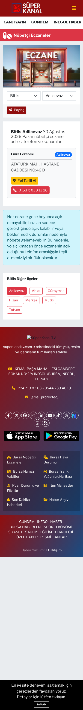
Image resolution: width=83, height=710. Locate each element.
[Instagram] (33, 415)
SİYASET (15, 532)
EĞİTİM (46, 532)
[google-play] (61, 437)
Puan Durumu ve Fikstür (23, 488)
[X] (17, 415)
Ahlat (36, 291)
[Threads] (66, 415)
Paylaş (19, 110)
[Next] (75, 415)
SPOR (48, 527)
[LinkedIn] (41, 415)
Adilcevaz (16, 291)
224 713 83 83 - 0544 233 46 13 (44, 388)
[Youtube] (50, 415)
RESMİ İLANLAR (53, 537)
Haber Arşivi (59, 500)
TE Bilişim (54, 550)
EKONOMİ (64, 527)
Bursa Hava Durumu (56, 459)
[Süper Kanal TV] (27, 8)
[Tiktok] (58, 415)
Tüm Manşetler (61, 485)
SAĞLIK (31, 532)
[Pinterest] (25, 415)
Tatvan (14, 310)
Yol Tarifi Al (27, 181)
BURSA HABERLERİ (25, 527)
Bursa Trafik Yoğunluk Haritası (58, 474)
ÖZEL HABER (27, 537)
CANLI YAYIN (14, 22)
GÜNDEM (39, 22)
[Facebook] (8, 415)
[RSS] (46, 423)
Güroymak (56, 291)
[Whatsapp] (37, 423)
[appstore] (22, 437)
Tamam (41, 704)
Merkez (31, 300)
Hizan (13, 300)
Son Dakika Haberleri (18, 502)
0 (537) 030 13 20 (33, 190)
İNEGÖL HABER (67, 22)
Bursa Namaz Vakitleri (20, 474)
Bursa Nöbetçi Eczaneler (21, 459)
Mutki (49, 300)
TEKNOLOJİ (63, 532)
